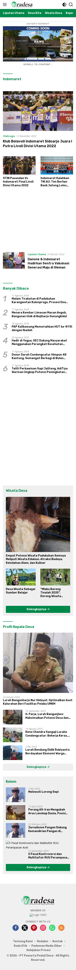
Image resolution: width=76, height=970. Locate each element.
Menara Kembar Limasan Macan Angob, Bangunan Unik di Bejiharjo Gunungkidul (39, 314)
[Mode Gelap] (64, 4)
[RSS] (61, 928)
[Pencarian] (71, 4)
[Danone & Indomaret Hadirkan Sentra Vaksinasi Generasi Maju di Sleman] (14, 262)
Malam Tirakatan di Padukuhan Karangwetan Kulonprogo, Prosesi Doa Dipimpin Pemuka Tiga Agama (39, 300)
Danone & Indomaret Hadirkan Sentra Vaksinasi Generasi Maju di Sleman (48, 263)
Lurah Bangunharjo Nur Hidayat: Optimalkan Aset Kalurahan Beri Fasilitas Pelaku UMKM (37, 702)
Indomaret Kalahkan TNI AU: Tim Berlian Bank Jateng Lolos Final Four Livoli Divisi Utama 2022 (56, 182)
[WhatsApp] (52, 928)
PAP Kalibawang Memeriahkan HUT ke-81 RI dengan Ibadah (42, 328)
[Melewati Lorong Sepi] (15, 794)
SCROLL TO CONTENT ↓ (38, 64)
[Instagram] (43, 928)
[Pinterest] (34, 928)
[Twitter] (25, 928)
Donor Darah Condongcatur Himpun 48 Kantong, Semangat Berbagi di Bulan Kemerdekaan (39, 356)
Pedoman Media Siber (46, 945)
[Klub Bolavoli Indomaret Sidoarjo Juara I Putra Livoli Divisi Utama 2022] (38, 111)
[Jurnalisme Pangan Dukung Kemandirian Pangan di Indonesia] (15, 830)
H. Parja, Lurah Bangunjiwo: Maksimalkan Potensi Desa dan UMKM (47, 716)
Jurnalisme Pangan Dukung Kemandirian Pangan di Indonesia (47, 829)
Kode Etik (20, 945)
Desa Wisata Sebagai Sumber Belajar (20, 590)
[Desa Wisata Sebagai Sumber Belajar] (21, 577)
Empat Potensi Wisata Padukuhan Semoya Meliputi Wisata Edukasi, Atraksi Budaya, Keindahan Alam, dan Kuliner (36, 559)
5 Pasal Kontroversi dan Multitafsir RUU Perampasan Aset (48, 855)
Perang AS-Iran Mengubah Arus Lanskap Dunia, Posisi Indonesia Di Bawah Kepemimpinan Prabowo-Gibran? (47, 811)
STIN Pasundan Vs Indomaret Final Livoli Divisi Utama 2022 (18, 182)
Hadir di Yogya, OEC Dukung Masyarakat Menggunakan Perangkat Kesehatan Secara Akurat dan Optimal (39, 342)
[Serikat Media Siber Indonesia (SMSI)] (38, 915)
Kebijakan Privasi (38, 950)
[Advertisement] (38, 221)
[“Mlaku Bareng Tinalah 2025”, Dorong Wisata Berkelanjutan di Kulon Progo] (55, 577)
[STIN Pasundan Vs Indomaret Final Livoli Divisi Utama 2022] (19, 165)
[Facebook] (15, 928)
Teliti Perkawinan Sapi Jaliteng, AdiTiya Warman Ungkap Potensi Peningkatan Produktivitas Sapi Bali (40, 370)
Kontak (57, 941)
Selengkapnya (37, 609)
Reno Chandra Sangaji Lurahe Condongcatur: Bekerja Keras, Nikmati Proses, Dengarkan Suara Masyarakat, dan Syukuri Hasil (49, 733)
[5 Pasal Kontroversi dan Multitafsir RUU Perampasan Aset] (38, 845)
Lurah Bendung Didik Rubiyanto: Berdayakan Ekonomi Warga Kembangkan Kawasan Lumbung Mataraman (48, 751)
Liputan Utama (37, 254)
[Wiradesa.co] (21, 4)
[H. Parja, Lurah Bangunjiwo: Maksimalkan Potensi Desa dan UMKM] (12, 717)
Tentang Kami (23, 941)
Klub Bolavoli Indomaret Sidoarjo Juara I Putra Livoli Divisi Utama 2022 (37, 143)
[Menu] (5, 4)
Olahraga (9, 136)
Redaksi (42, 941)
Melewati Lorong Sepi (43, 791)
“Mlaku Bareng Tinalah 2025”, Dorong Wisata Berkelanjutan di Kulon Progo (52, 592)
